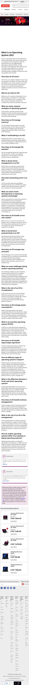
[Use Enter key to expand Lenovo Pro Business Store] (18, 1)
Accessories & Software (12, 644)
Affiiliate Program (16, 654)
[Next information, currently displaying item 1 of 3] (26, 21)
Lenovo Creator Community (16, 603)
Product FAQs (21, 614)
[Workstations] (22, 14)
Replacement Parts (12, 661)
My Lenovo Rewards (16, 631)
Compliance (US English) (2, 618)
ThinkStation (26, 639)
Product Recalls (12, 656)
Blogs (16, 636)
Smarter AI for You (12, 605)
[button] (6, 683)
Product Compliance (16, 650)
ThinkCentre (26, 624)
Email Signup (16, 620)
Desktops (12, 628)
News (2, 607)
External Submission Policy (14, 678)
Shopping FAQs (21, 617)
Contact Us (21, 604)
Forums (16, 634)
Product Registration (16, 625)
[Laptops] (9, 14)
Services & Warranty (12, 650)
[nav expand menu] (2, 9)
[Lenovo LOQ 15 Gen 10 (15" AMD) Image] (5, 518)
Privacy (4, 676)
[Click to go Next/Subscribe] (19, 584)
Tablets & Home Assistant (12, 623)
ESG (1, 638)
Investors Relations (2, 612)
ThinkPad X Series (26, 607)
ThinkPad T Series (26, 602)
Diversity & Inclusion (2, 633)
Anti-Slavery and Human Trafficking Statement (14, 680)
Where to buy (16, 645)
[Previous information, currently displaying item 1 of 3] (2, 21)
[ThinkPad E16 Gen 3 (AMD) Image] (5, 556)
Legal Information (2, 623)
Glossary (16, 666)
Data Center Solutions (12, 638)
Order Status (21, 610)
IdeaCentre (26, 628)
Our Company (2, 603)
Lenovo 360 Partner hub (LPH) (7, 603)
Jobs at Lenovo (2, 628)
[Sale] (3, 14)
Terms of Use (18, 676)
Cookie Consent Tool (11, 676)
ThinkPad (26, 612)
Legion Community (16, 616)
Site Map (23, 676)
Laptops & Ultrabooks (12, 611)
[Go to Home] (5, 5)
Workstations (12, 632)
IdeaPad (26, 615)
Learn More (14, 521)
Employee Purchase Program (16, 661)
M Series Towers (26, 620)
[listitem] (14, 517)
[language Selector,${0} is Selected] (3, 1)
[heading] (19, 514)
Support (21, 606)
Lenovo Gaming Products (12, 617)
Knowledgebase (16, 669)
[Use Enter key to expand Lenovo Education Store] (26, 1)
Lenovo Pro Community (16, 610)
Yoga (26, 617)
